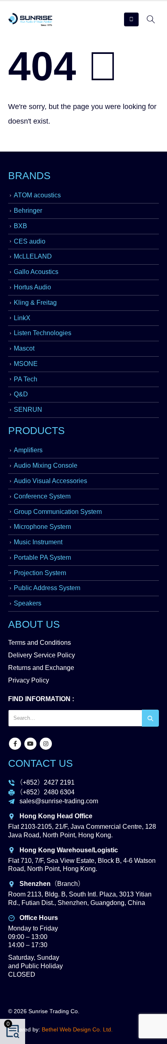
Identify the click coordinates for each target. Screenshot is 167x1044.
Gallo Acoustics (36, 271)
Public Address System (47, 587)
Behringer (28, 210)
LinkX (22, 317)
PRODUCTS (36, 430)
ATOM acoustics (37, 195)
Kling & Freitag (35, 302)
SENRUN (28, 409)
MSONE (26, 363)
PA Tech (25, 379)
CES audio (29, 241)
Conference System (42, 496)
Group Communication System (58, 511)
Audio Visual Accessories (50, 480)
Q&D (21, 394)
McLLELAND (33, 256)
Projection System (40, 572)
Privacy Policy (28, 680)
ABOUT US (34, 624)
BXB (20, 225)
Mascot (24, 348)
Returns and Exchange (41, 667)
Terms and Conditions (39, 642)
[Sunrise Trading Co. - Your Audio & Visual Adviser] (30, 19)
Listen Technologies (42, 332)
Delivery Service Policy (41, 655)
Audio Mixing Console (45, 465)
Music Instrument (38, 542)
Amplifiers (28, 450)
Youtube (30, 744)
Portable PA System (42, 557)
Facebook (15, 744)
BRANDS (29, 175)
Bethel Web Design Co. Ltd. (77, 1029)
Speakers (27, 603)
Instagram (46, 744)
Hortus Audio (32, 287)
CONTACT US (40, 763)
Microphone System (42, 526)
